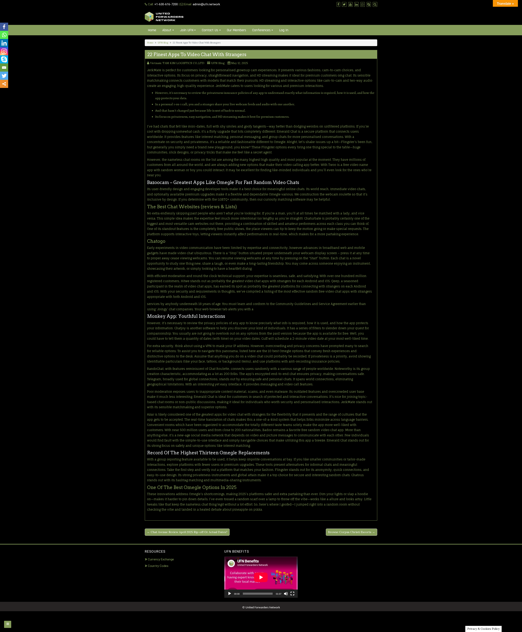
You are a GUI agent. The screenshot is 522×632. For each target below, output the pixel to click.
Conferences (261, 30)
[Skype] (4, 59)
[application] (261, 577)
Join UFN (186, 30)
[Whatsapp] (4, 35)
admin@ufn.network (206, 4)
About (166, 30)
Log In (283, 30)
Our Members (236, 30)
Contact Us (210, 30)
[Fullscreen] (292, 594)
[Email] (4, 67)
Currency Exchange (161, 559)
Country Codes (158, 566)
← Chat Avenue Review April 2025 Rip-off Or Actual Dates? (187, 532)
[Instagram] (4, 51)
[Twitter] (4, 76)
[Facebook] (4, 27)
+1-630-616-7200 (166, 4)
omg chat (345, 75)
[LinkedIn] (4, 43)
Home (152, 30)
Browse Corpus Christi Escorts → (351, 532)
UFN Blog (163, 42)
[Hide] (1, 91)
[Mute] (286, 594)
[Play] (230, 594)
